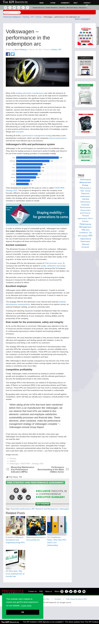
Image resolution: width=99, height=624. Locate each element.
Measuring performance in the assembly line (36, 538)
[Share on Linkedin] (17, 54)
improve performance (58, 138)
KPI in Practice (87, 219)
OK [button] (22, 612)
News (41, 3)
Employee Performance (85, 206)
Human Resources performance (85, 193)
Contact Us (32, 591)
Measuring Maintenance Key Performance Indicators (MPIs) (22, 469)
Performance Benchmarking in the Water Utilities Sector (51, 469)
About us (48, 591)
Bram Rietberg (20, 49)
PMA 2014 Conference (84, 231)
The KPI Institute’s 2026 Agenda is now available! (39, 622)
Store (52, 3)
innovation (19, 132)
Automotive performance (21, 509)
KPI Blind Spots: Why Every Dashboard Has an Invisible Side (15, 573)
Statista (13, 461)
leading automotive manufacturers (30, 93)
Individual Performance (85, 200)
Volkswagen (64, 509)
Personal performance (83, 217)
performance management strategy (37, 135)
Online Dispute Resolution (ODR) (76, 599)
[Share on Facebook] (8, 54)
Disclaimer (57, 599)
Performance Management (85, 225)
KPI (59, 49)
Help (75, 3)
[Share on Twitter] (13, 54)
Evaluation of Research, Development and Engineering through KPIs (15, 540)
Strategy (85, 185)
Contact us (87, 4)
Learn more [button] (26, 605)
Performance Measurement (85, 181)
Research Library (72, 7)
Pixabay (13, 458)
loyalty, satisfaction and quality (53, 266)
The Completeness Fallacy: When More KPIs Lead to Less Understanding (56, 541)
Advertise (62, 7)
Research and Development (47, 509)
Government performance (85, 211)
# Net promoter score (53, 263)
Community (65, 3)
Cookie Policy (45, 599)
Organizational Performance (85, 240)
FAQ (41, 591)
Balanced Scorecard (85, 245)
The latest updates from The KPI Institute (77, 622)
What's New (59, 591)
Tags (81, 175)
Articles (54, 49)
